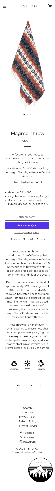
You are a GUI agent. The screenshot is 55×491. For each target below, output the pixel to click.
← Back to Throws (27, 385)
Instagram (29, 441)
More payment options (27, 232)
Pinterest (29, 437)
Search (27, 408)
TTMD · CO (27, 6)
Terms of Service (27, 425)
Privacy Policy (27, 416)
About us (27, 412)
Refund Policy (27, 421)
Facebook (29, 432)
